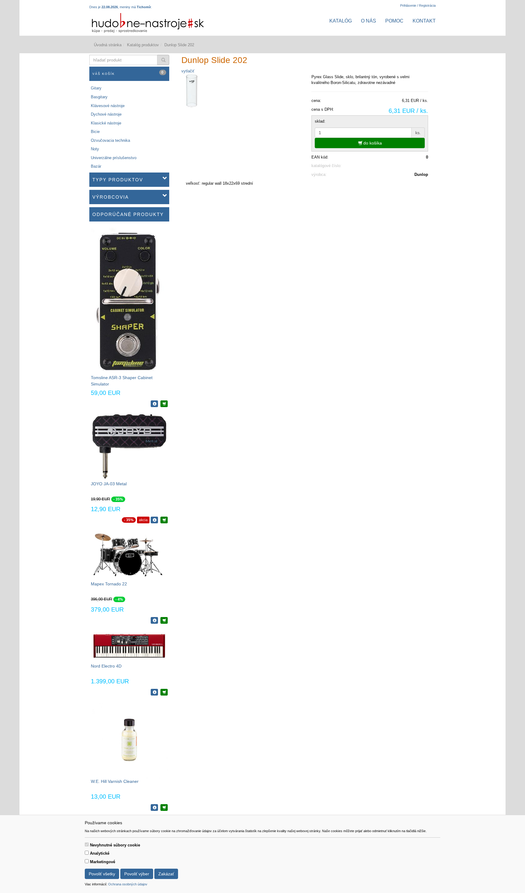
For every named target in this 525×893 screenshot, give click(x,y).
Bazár (96, 166)
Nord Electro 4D (106, 666)
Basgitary (99, 97)
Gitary (96, 88)
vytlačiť (187, 71)
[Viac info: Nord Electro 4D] (154, 692)
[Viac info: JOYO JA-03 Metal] (154, 520)
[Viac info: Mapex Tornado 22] (154, 620)
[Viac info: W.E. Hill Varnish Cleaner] (154, 807)
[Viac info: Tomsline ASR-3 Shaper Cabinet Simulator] (154, 403)
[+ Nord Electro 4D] (164, 692)
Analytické (99, 853)
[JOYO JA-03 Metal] (129, 446)
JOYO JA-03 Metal (109, 483)
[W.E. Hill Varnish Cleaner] (129, 740)
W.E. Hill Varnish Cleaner (115, 781)
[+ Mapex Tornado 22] (164, 620)
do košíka (372, 143)
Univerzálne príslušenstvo (113, 157)
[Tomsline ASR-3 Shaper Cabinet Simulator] (127, 300)
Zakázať (166, 873)
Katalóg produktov (143, 45)
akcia (143, 520)
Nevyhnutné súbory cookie (115, 845)
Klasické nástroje (106, 123)
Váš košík (128, 72)
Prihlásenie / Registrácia (418, 5)
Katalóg (340, 20)
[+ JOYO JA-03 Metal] (164, 520)
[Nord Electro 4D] (129, 646)
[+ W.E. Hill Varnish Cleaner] (164, 807)
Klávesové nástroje (108, 105)
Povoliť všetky (102, 873)
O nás (368, 20)
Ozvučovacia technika (110, 140)
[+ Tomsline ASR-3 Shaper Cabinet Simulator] (164, 403)
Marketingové (102, 862)
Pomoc (394, 20)
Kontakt (424, 20)
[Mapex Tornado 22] (129, 555)
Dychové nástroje (106, 114)
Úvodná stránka (108, 45)
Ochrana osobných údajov (127, 884)
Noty (95, 149)
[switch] (87, 844)
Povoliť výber (136, 873)
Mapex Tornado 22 (109, 583)
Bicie (95, 131)
